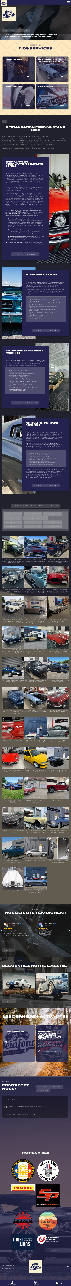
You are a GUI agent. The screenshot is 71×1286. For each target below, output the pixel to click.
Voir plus (38, 1070)
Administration (8, 1268)
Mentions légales (8, 1265)
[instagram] (61, 1283)
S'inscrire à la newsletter (49, 1087)
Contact (17, 254)
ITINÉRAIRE (35, 1284)
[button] (1, 930)
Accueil (4, 121)
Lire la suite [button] (8, 937)
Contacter (23, 30)
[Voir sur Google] (6, 924)
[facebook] (57, 1283)
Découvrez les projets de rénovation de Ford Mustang (35, 506)
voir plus (8, 950)
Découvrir (9, 1001)
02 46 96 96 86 (32, 254)
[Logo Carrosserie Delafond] (4, 4)
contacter (43, 1090)
